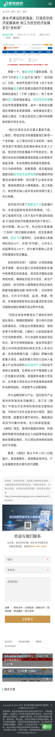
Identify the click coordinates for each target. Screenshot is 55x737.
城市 (13, 12)
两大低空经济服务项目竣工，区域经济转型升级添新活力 (26, 658)
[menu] (50, 3)
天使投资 (29, 607)
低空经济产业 (33, 365)
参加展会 (18, 611)
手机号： (12, 570)
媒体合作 (40, 607)
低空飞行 (16, 238)
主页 (7, 12)
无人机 (20, 77)
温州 (24, 12)
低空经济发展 (41, 99)
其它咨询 (29, 611)
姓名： (11, 559)
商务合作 (18, 607)
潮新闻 (38, 642)
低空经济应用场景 (24, 174)
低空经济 (30, 71)
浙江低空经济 (10, 646)
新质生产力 (35, 204)
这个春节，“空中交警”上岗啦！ (21, 671)
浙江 (19, 12)
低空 (16, 88)
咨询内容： (13, 581)
